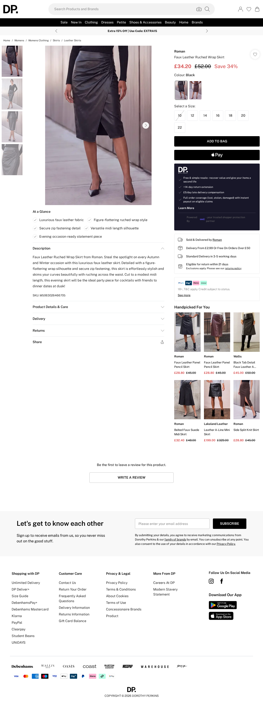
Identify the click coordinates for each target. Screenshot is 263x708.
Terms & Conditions (121, 589)
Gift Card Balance (72, 621)
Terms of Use (116, 603)
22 (180, 128)
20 (243, 115)
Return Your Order (72, 589)
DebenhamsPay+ (24, 603)
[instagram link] (211, 581)
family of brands (175, 539)
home (6, 40)
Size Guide (20, 596)
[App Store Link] (223, 610)
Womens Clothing (38, 40)
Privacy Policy (116, 583)
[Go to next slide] (145, 125)
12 (192, 115)
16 (218, 115)
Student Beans (23, 636)
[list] (98, 125)
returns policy (233, 268)
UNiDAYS (19, 642)
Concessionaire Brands (123, 609)
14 (205, 115)
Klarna (17, 616)
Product (112, 616)
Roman (179, 51)
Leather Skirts (72, 40)
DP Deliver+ (21, 589)
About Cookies (117, 596)
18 (230, 115)
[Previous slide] (56, 31)
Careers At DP (164, 583)
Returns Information (74, 614)
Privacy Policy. (226, 543)
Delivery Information (74, 608)
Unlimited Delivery (26, 583)
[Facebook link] (221, 581)
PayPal (17, 623)
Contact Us (67, 583)
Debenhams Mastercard (30, 609)
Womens (19, 40)
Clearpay (18, 629)
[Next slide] (207, 31)
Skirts (56, 40)
